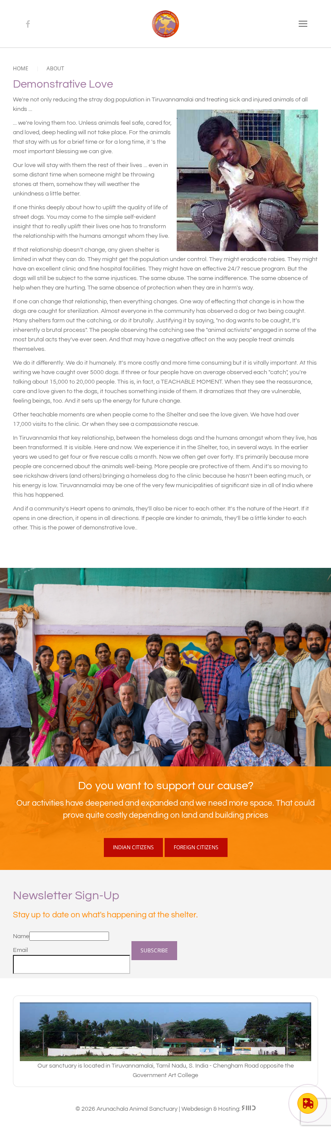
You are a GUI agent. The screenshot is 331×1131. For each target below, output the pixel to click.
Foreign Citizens (196, 847)
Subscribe (154, 950)
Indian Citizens (133, 847)
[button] (303, 23)
